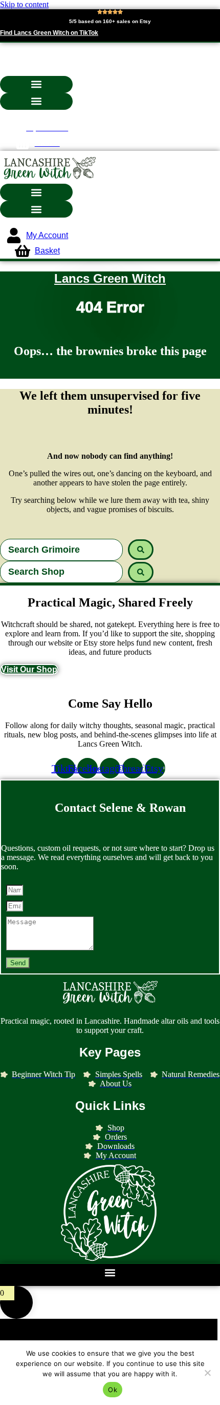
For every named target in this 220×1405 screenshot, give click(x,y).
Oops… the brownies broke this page (110, 351)
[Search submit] (140, 549)
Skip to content (24, 4)
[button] (36, 84)
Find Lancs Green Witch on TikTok (49, 32)
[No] (207, 1373)
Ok (112, 1390)
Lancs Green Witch (110, 278)
